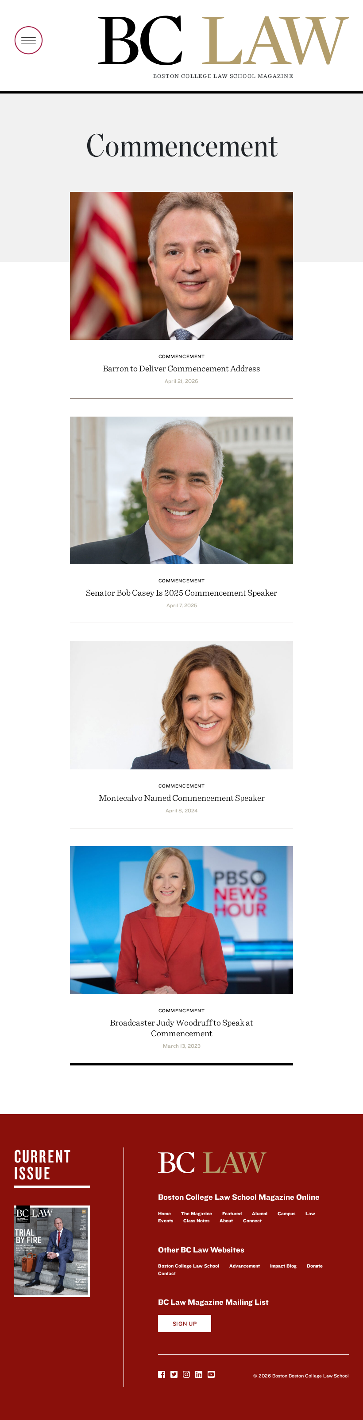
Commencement (181, 356)
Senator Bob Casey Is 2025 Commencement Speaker (181, 592)
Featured (232, 1213)
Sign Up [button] (185, 1323)
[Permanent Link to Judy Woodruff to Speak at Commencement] (181, 918)
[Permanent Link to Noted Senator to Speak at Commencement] (181, 489)
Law (310, 1213)
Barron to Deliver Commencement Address (181, 368)
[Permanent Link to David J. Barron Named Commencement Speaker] (181, 264)
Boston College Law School (188, 1266)
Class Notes (196, 1220)
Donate (315, 1266)
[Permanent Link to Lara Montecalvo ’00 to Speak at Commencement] (181, 704)
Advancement (244, 1266)
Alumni (259, 1213)
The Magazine (196, 1213)
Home (164, 1213)
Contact (167, 1273)
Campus (286, 1213)
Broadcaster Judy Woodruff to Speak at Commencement (181, 1027)
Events (165, 1220)
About (226, 1220)
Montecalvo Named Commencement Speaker (182, 797)
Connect (252, 1220)
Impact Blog (283, 1266)
